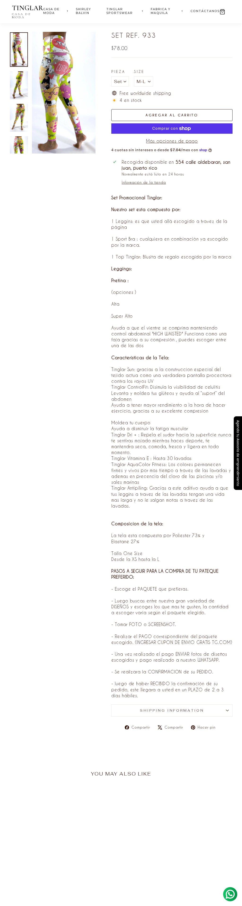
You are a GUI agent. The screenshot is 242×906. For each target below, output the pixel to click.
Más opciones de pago (172, 140)
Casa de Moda (56, 11)
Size (139, 72)
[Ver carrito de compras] (222, 12)
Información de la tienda (144, 182)
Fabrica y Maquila (167, 11)
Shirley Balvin (83, 11)
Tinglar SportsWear (125, 11)
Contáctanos (205, 11)
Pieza (118, 72)
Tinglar (27, 12)
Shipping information (172, 710)
